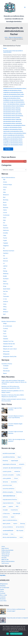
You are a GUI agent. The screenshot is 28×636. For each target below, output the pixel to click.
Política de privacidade (7, 550)
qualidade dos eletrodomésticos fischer (12, 139)
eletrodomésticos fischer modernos (11, 111)
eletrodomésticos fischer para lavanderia (13, 115)
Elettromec (6, 230)
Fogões (2, 589)
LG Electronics (6, 513)
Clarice (5, 210)
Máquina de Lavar (7, 346)
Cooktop (5, 328)
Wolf (4, 314)
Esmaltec (5, 233)
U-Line (5, 299)
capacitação (14, 460)
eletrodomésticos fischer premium (11, 117)
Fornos (2, 591)
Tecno (4, 294)
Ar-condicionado (7, 326)
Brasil (19, 457)
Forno (4, 333)
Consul (5, 212)
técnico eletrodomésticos (10, 537)
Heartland (5, 253)
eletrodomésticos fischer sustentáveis (12, 123)
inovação (5, 510)
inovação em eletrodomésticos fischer (12, 127)
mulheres (5, 517)
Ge (4, 248)
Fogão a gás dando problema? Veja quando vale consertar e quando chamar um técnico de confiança (14, 382)
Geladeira (5, 338)
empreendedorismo (8, 503)
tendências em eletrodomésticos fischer (13, 142)
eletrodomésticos (9, 496)
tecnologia (5, 534)
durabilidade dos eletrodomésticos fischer (13, 100)
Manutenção (6, 370)
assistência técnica (9, 457)
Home (3, 546)
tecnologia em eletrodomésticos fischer (12, 141)
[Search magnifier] (25, 161)
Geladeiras (3, 585)
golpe (4, 506)
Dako (4, 220)
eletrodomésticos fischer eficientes (11, 108)
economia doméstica (8, 488)
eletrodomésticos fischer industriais (12, 109)
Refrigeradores (4, 584)
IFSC (17, 506)
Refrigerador (6, 354)
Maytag (5, 271)
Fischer (5, 48)
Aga (4, 179)
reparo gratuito (6, 523)
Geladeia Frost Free (8, 341)
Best (4, 197)
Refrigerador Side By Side (9, 356)
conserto (21, 464)
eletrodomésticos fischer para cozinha (12, 113)
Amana (5, 182)
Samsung (5, 283)
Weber (4, 309)
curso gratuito (7, 478)
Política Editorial (6, 552)
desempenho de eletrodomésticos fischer (13, 96)
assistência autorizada (9, 453)
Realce (5, 281)
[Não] (26, 630)
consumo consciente (8, 475)
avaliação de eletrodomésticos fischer (12, 90)
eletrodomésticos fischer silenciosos (12, 121)
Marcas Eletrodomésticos (8, 177)
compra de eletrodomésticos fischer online (13, 94)
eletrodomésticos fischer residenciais (12, 119)
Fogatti (5, 240)
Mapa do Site (5, 559)
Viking (4, 306)
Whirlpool (5, 311)
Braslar (5, 205)
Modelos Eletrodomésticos (9, 321)
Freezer (5, 336)
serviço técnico (20, 527)
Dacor (4, 217)
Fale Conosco (5, 563)
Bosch (4, 202)
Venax (4, 304)
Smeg (4, 286)
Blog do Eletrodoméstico (8, 561)
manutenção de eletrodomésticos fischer (13, 131)
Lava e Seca (3, 600)
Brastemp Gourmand (8, 250)
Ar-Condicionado (4, 587)
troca (12, 534)
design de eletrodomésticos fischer (11, 98)
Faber (4, 235)
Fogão (4, 331)
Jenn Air (5, 258)
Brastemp (5, 207)
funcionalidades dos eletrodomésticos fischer (14, 125)
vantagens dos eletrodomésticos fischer (13, 144)
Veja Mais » (9, 149)
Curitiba (18, 475)
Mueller (5, 276)
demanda (5, 482)
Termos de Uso (6, 554)
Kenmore (5, 261)
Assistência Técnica (7, 363)
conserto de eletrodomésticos (12, 468)
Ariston (5, 187)
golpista (11, 506)
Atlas (4, 192)
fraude (18, 503)
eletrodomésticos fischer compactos (16, 104)
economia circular (7, 485)
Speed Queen (6, 289)
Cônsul (16, 478)
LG (4, 263)
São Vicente (19, 530)
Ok (7, 633)
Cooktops (2, 593)
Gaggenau (6, 245)
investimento (14, 510)
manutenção (16, 513)
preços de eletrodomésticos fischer (15, 137)
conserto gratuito (7, 471)
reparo (12, 517)
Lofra (4, 268)
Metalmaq (5, 273)
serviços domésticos (8, 527)
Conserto (5, 368)
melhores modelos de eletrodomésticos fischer (14, 133)
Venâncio (5, 301)
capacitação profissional (9, 464)
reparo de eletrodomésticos (10, 520)
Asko (4, 189)
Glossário (4, 557)
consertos (17, 471)
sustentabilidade (8, 530)
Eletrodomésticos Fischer (12, 45)
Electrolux (5, 227)
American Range (7, 184)
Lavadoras (3, 597)
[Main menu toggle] (24, 7)
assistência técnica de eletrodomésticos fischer (14, 88)
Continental (6, 215)
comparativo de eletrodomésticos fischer (13, 92)
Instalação (6, 365)
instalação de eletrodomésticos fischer (12, 129)
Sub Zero (5, 291)
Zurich (21, 537)
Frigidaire (5, 243)
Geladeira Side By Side (9, 343)
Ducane (5, 225)
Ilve (4, 255)
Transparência (5, 555)
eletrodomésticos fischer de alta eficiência (13, 106)
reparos (15, 523)
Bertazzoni (6, 194)
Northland (5, 278)
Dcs (4, 222)
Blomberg (5, 200)
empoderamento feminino (10, 499)
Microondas (6, 351)
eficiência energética (8, 492)
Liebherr (5, 266)
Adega (5, 323)
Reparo (5, 373)
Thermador (6, 296)
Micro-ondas (3, 595)
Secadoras (3, 599)
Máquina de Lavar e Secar (10, 349)
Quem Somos (5, 548)
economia (14, 482)
